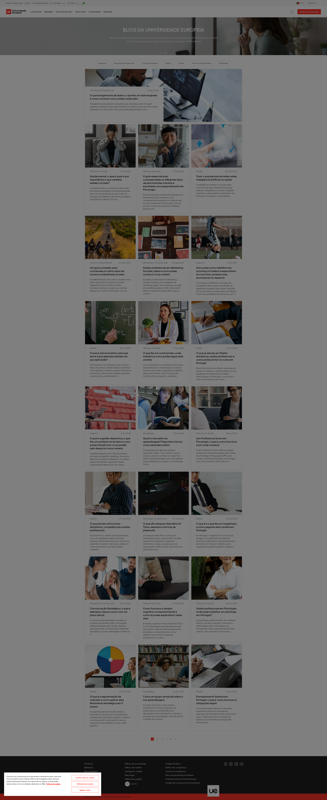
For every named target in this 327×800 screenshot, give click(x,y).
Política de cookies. (53, 784)
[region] (52, 784)
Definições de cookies (85, 784)
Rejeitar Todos (85, 790)
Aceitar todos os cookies (85, 778)
